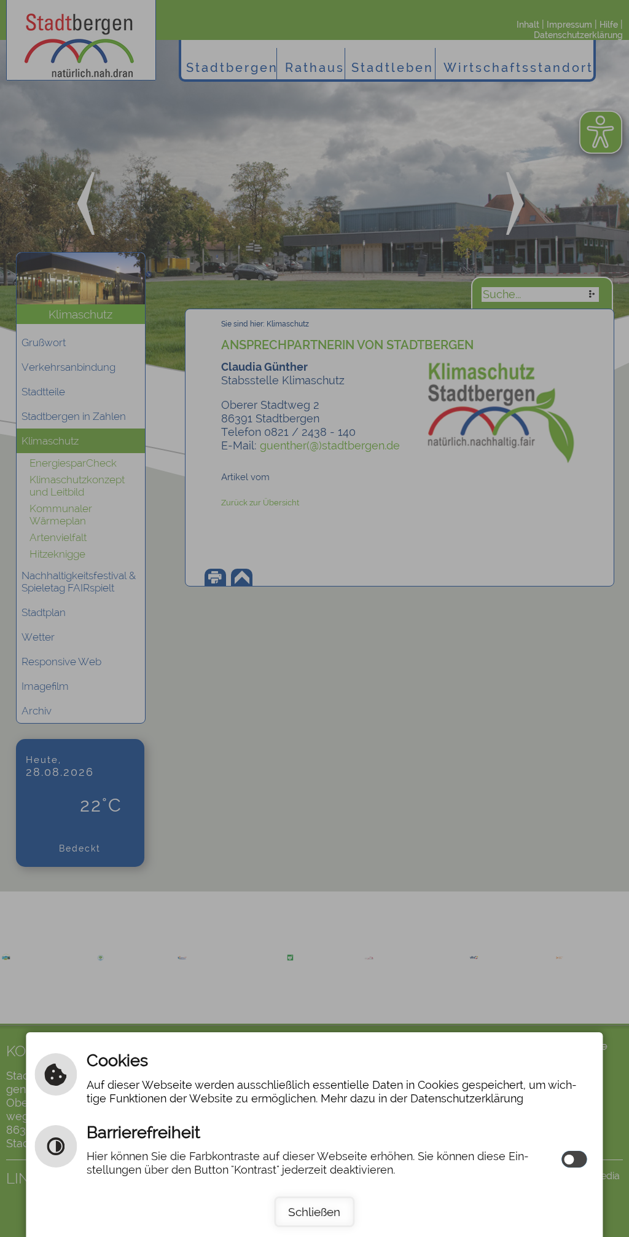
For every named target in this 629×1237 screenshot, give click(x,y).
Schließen (314, 1212)
